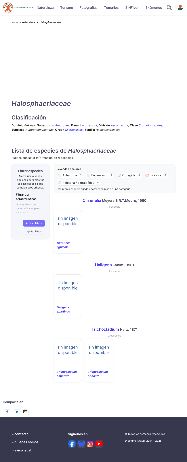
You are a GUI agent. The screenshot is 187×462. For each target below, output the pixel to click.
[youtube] (99, 444)
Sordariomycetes (150, 125)
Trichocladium (105, 329)
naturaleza (28, 22)
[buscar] (169, 8)
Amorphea (62, 125)
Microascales (74, 129)
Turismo (66, 7)
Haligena (103, 264)
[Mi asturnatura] (180, 8)
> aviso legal (21, 450)
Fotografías (89, 7)
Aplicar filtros (34, 223)
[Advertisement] (93, 60)
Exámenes (154, 7)
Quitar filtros (34, 231)
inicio (15, 22)
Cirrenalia (92, 200)
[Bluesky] (81, 444)
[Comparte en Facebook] (7, 412)
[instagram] (90, 444)
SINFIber (132, 7)
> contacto (20, 434)
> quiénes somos (25, 442)
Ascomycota (88, 125)
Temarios (111, 7)
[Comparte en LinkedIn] (16, 412)
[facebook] (72, 444)
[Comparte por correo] (25, 412)
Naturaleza (45, 7)
